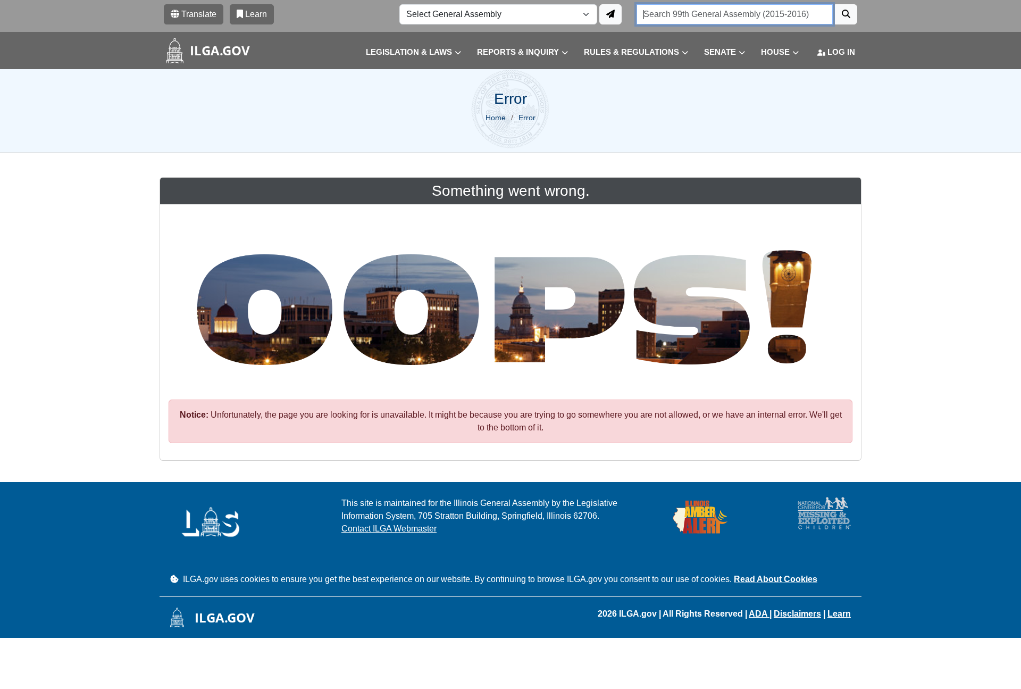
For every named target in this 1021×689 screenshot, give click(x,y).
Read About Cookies (775, 579)
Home (496, 117)
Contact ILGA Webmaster (389, 528)
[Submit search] (846, 14)
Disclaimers (797, 613)
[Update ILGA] (610, 14)
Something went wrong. (511, 190)
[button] (405, 52)
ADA (759, 613)
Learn (839, 613)
